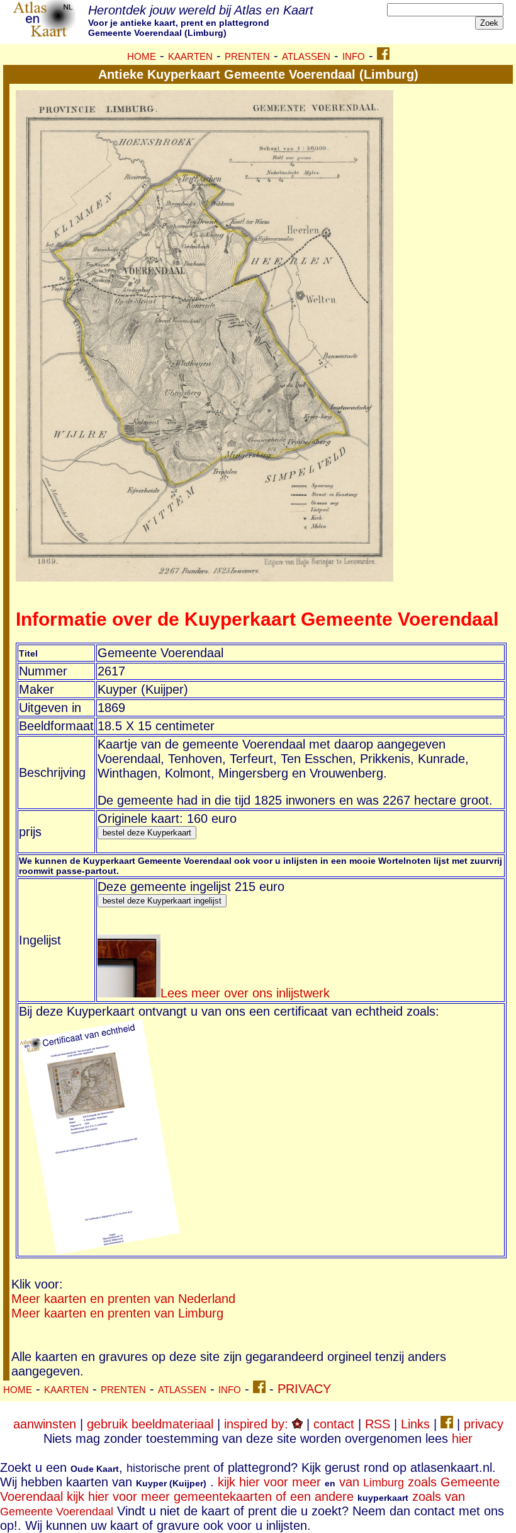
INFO (353, 56)
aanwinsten (44, 1424)
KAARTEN (190, 56)
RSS (377, 1424)
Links (415, 1424)
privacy (483, 1424)
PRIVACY (304, 1389)
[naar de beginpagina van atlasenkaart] (44, 34)
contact (333, 1424)
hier (462, 1438)
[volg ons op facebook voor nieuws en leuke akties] (383, 55)
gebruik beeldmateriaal (150, 1424)
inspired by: (258, 1424)
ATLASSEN (306, 56)
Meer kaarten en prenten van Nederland (123, 1299)
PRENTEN (247, 56)
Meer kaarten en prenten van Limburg (117, 1313)
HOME (141, 56)
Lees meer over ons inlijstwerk (245, 993)
